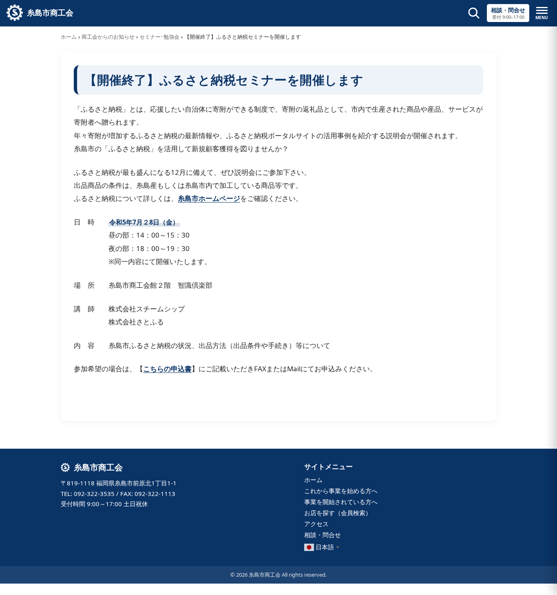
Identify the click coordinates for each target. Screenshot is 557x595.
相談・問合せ (322, 535)
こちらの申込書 (167, 368)
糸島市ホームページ (209, 198)
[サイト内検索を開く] (473, 13)
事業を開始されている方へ (341, 502)
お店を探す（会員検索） (337, 513)
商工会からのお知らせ (108, 36)
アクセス (316, 524)
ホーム (69, 36)
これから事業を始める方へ (341, 491)
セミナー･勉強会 (159, 36)
